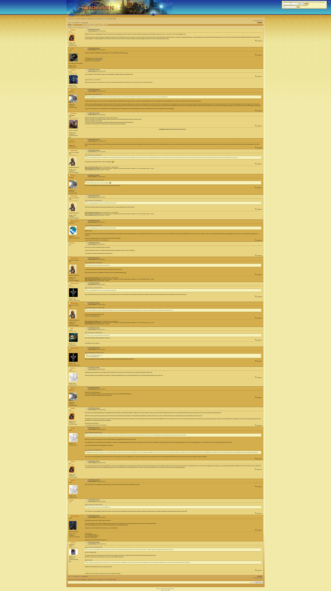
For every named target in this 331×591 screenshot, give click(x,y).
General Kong (74, 516)
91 (81, 22)
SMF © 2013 (164, 588)
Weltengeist (73, 150)
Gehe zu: (252, 582)
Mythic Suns (96, 169)
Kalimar (72, 30)
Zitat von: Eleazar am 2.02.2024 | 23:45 (93, 200)
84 (78, 22)
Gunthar (72, 70)
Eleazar (72, 90)
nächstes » (261, 20)
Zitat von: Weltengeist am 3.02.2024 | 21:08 (94, 352)
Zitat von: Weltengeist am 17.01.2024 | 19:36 (94, 179)
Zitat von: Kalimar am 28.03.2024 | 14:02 (93, 432)
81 (74, 22)
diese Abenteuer (94, 316)
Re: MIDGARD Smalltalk (93, 29)
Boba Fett (73, 113)
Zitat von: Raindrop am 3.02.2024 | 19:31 (93, 262)
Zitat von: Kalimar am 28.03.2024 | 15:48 (93, 504)
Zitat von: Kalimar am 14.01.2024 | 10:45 (93, 94)
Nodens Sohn (74, 283)
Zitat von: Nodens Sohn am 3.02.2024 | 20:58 (94, 307)
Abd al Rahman (99, 18)
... (72, 22)
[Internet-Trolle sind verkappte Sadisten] (69, 137)
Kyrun (72, 140)
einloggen (296, 2)
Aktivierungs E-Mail (316, 2)
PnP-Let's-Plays (99, 59)
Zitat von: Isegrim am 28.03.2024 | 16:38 (93, 547)
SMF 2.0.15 (158, 588)
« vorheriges (255, 20)
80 (73, 22)
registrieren (302, 2)
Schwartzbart (74, 221)
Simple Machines (170, 588)
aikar (71, 328)
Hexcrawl (100, 58)
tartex (72, 48)
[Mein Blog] (69, 561)
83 (77, 22)
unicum (72, 368)
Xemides (73, 542)
